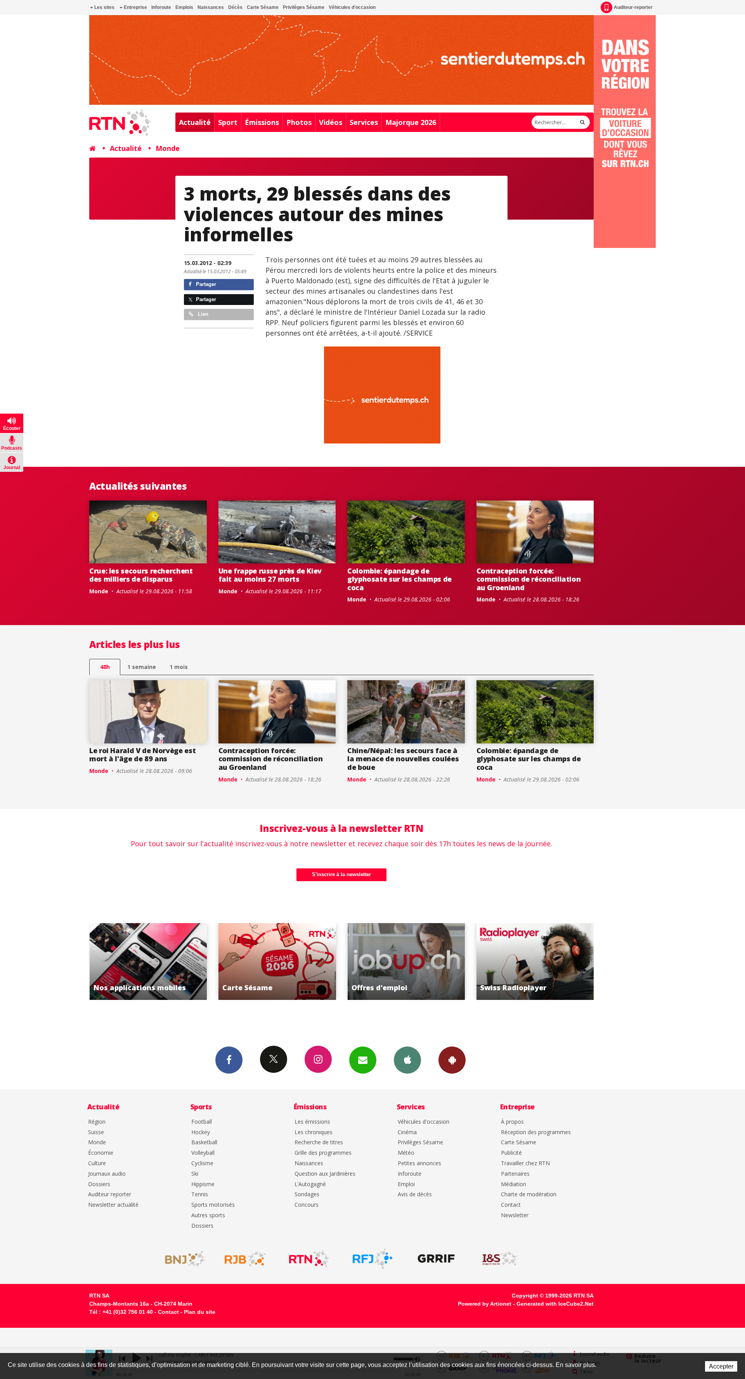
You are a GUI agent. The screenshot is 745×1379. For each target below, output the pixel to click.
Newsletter (514, 1215)
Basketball (204, 1142)
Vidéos (330, 122)
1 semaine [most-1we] (141, 666)
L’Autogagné (310, 1184)
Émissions (262, 122)
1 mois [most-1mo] (179, 666)
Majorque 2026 (410, 122)
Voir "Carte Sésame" (148, 961)
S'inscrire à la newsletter (341, 874)
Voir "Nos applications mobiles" (535, 961)
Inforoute (161, 7)
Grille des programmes (323, 1153)
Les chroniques (314, 1132)
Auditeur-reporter (633, 7)
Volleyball (203, 1153)
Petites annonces (419, 1163)
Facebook (229, 1060)
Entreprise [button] (135, 7)
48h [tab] (105, 666)
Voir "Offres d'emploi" (277, 961)
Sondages (307, 1194)
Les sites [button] (103, 7)
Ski (194, 1174)
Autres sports (208, 1215)
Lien (202, 314)
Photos (299, 122)
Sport (227, 122)
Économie (100, 1153)
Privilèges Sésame (303, 7)
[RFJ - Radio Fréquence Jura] (372, 1258)
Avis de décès (415, 1194)
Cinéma (407, 1132)
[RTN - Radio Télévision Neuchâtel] (309, 1258)
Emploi (406, 1184)
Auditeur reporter (109, 1194)
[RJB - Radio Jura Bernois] (245, 1258)
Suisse (96, 1132)
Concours (307, 1205)
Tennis (199, 1194)
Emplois (184, 7)
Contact (511, 1205)
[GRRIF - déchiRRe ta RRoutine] (436, 1258)
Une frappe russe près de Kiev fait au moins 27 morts (270, 575)
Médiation (513, 1184)
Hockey (200, 1132)
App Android (452, 1060)
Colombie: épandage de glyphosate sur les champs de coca (399, 579)
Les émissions (312, 1122)
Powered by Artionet (484, 1304)
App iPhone (407, 1060)
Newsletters (362, 1060)
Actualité (195, 122)
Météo (406, 1153)
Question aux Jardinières (325, 1174)
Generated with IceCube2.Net (555, 1304)
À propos (512, 1122)
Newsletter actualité (113, 1205)
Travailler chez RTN (525, 1163)
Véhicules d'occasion (352, 7)
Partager (205, 284)
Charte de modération (528, 1194)
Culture (97, 1163)
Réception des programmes (536, 1132)
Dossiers (99, 1184)
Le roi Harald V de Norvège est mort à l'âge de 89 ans (142, 755)
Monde (168, 148)
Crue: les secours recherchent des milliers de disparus (141, 575)
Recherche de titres (319, 1142)
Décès (235, 7)
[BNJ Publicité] (181, 1258)
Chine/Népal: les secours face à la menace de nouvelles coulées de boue (403, 759)
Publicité (511, 1153)
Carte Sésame (263, 7)
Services (364, 122)
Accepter (721, 1366)
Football (201, 1122)
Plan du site (199, 1312)
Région (97, 1122)
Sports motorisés (213, 1205)
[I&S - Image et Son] (500, 1258)
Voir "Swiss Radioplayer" (406, 961)
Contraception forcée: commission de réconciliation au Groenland (528, 579)
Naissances (211, 7)
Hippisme (203, 1184)
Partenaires (515, 1174)
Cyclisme (202, 1163)
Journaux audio (107, 1174)
